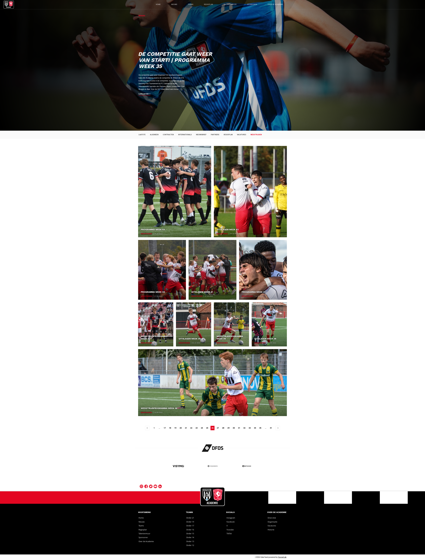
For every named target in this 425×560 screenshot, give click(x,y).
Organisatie (272, 522)
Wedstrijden (256, 135)
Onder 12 (190, 545)
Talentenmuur (230, 4)
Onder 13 (190, 541)
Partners (215, 135)
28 (223, 428)
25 (207, 428)
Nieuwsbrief (201, 135)
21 (186, 428)
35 (260, 428)
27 (218, 428)
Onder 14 (190, 537)
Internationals (185, 135)
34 (255, 428)
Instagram (231, 518)
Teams (190, 4)
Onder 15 (190, 533)
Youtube (230, 529)
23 (197, 428)
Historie (271, 529)
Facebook (231, 522)
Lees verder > (144, 94)
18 (170, 428)
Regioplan (208, 4)
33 (250, 428)
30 (234, 428)
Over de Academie (275, 4)
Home (158, 4)
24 (202, 428)
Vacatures (241, 135)
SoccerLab (282, 557)
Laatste (142, 135)
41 (271, 428)
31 (239, 428)
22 (191, 428)
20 (181, 428)
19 (175, 428)
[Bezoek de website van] (212, 448)
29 (228, 428)
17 (165, 428)
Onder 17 (190, 525)
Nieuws (174, 4)
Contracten (168, 135)
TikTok (229, 533)
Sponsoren (252, 4)
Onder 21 (190, 518)
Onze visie (272, 518)
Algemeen (154, 135)
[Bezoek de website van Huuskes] (212, 466)
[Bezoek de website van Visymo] (178, 466)
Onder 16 (190, 529)
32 (244, 428)
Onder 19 (190, 522)
